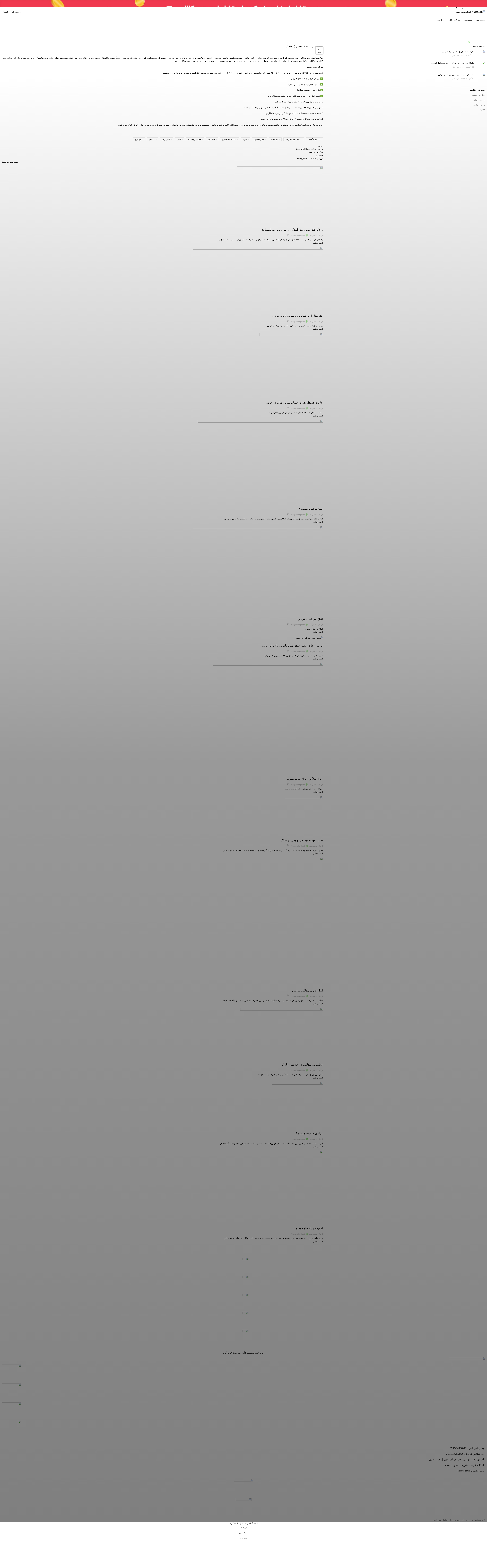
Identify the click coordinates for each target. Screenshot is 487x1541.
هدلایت (482, 29)
